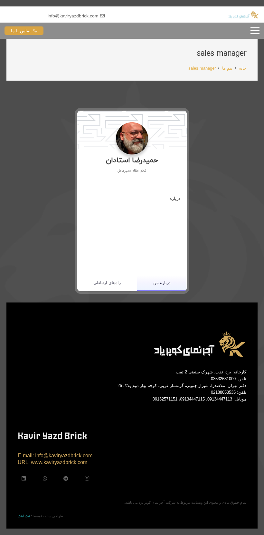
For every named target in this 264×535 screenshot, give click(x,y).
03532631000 (223, 379)
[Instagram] (87, 478)
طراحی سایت (53, 516)
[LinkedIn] (24, 478)
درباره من (162, 282)
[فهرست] (255, 31)
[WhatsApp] (45, 478)
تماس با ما (21, 30)
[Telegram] (66, 478)
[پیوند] (243, 15)
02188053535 (223, 392)
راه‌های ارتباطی (107, 282)
